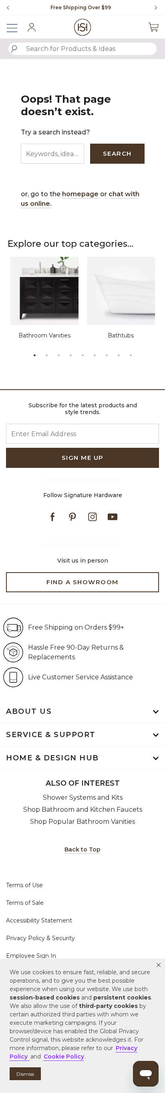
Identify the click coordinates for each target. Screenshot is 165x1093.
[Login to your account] (31, 27)
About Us (29, 711)
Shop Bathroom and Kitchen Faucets (82, 809)
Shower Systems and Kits (83, 797)
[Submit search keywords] (14, 49)
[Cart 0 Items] (153, 27)
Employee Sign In (31, 955)
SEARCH (117, 153)
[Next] (153, 8)
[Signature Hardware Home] (82, 27)
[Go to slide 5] (82, 355)
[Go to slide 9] (131, 355)
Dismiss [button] (25, 1074)
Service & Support (51, 734)
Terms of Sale (25, 902)
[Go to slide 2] (46, 355)
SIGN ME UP (83, 457)
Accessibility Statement (39, 920)
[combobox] (82, 49)
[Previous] (8, 8)
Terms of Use (24, 885)
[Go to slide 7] (107, 355)
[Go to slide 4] (70, 355)
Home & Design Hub (52, 758)
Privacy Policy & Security (40, 938)
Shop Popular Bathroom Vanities (82, 821)
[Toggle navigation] (16, 27)
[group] (80, 7)
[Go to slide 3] (58, 355)
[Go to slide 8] (119, 355)
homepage (81, 194)
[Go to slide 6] (95, 355)
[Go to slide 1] (34, 355)
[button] (158, 965)
